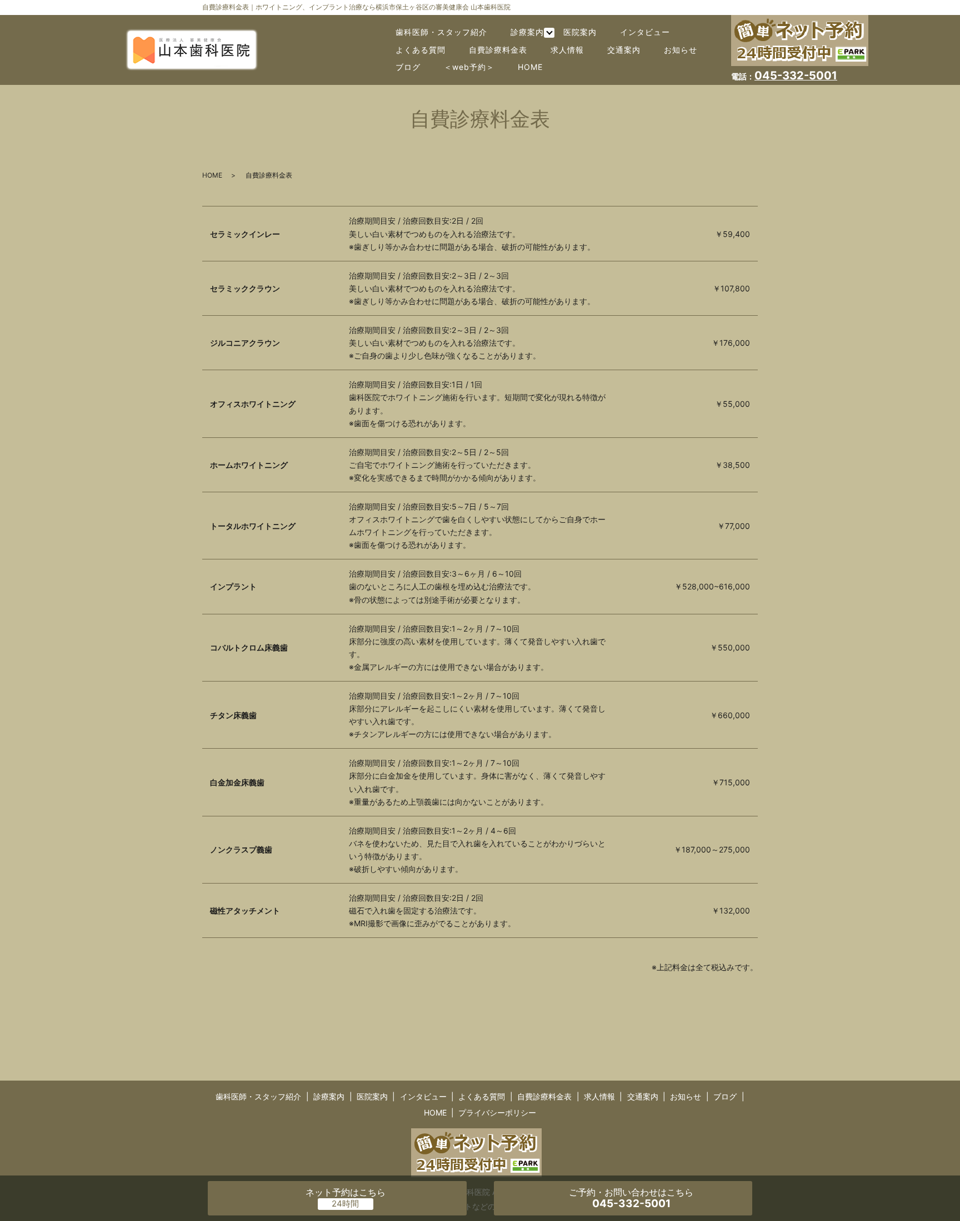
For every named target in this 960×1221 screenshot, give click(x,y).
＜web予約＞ (469, 67)
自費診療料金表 (498, 49)
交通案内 (624, 49)
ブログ (408, 67)
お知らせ (680, 49)
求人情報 (567, 49)
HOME (530, 67)
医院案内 (580, 32)
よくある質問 (421, 49)
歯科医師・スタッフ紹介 (441, 32)
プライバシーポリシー (497, 1112)
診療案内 (527, 32)
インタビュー (645, 32)
